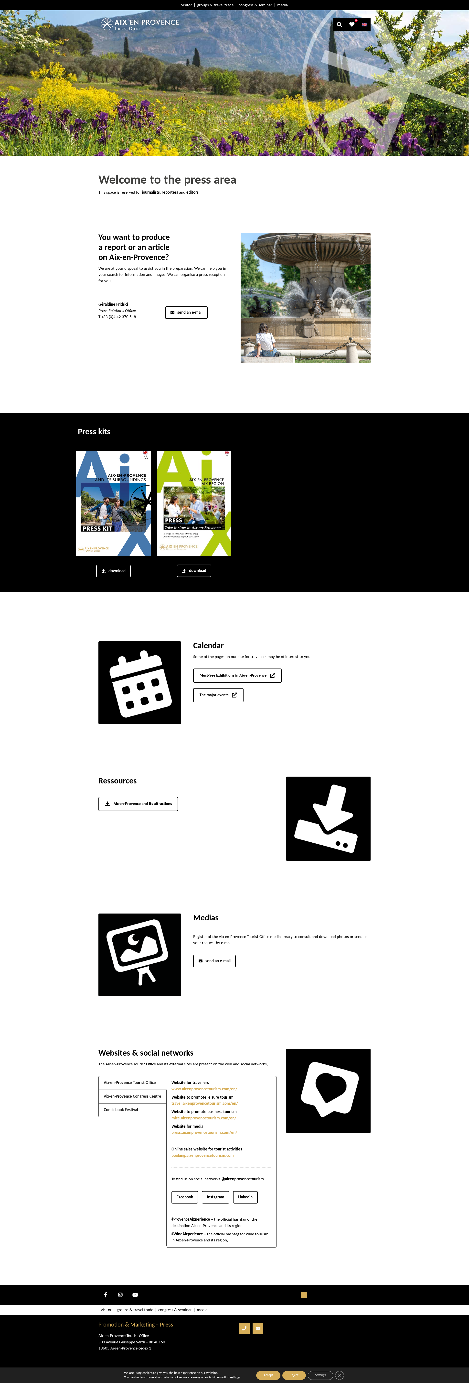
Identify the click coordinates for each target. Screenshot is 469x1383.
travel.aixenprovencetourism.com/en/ (204, 1104)
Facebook (185, 1197)
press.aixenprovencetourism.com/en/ (204, 1133)
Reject (294, 1375)
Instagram (215, 1197)
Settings (320, 1375)
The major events (214, 695)
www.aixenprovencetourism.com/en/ (204, 1089)
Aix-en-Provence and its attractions (143, 804)
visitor (186, 5)
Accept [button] (268, 1375)
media (282, 5)
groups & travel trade (215, 5)
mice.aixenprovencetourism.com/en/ (203, 1118)
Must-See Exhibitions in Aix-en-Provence (233, 676)
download (117, 571)
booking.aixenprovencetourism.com (202, 1156)
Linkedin (245, 1197)
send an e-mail (190, 313)
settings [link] (235, 1377)
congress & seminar (255, 5)
